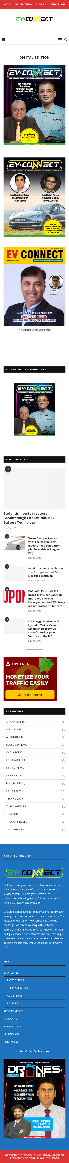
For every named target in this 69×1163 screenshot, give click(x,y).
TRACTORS (35, 814)
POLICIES (12, 1003)
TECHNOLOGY (35, 798)
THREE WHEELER (35, 806)
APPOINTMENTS (35, 721)
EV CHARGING (35, 752)
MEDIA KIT (41, 4)
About (8, 4)
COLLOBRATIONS (35, 744)
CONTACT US (11, 1041)
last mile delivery (35, 783)
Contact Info (57, 4)
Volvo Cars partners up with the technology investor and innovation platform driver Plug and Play (44, 545)
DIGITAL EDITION (23, 4)
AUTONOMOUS (35, 737)
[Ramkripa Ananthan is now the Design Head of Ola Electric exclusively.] (14, 573)
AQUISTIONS (35, 729)
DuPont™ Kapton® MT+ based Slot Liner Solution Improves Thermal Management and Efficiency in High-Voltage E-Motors (46, 598)
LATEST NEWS (35, 791)
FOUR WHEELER (35, 760)
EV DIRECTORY (12, 1026)
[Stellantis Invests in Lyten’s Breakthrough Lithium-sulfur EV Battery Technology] (34, 488)
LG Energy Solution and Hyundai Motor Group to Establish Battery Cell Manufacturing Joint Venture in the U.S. (44, 628)
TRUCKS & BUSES (35, 821)
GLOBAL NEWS (35, 768)
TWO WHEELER (35, 829)
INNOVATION (35, 775)
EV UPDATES (11, 972)
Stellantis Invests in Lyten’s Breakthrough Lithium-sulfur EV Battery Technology (29, 517)
